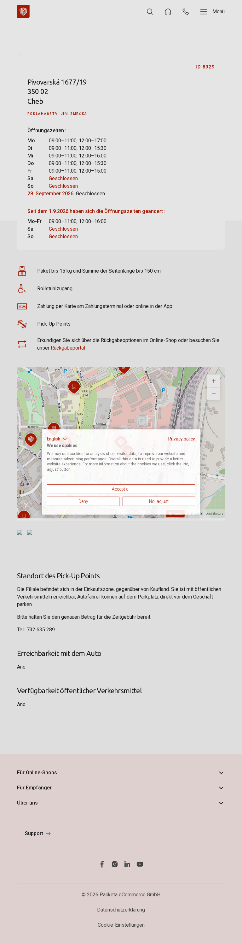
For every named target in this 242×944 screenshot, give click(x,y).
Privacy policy (181, 438)
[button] (57, 439)
